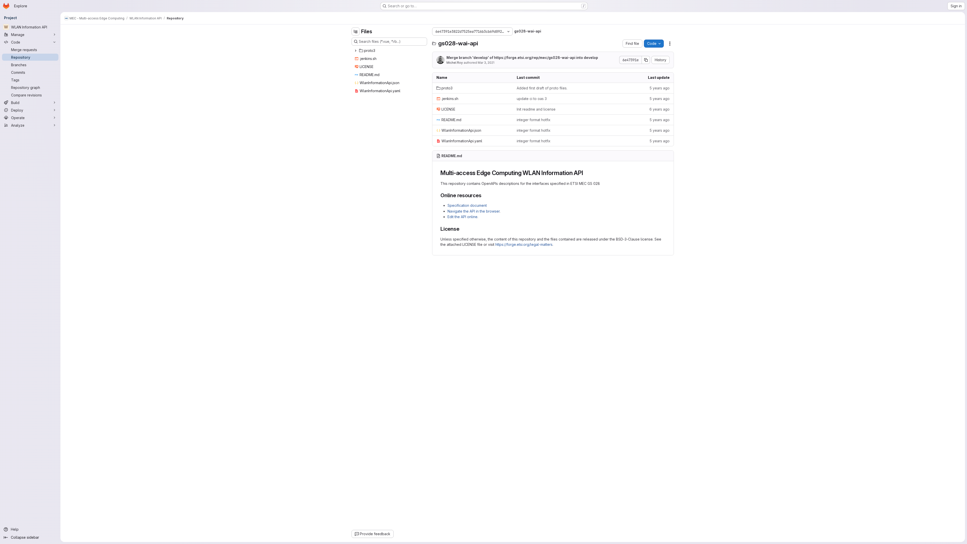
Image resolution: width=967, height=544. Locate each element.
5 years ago (659, 88)
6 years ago (659, 109)
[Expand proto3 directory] (356, 51)
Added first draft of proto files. (542, 88)
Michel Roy (454, 62)
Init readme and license (536, 109)
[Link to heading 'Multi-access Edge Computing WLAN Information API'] (586, 173)
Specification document (467, 205)
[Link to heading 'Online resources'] (484, 195)
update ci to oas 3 (532, 98)
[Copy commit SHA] (646, 60)
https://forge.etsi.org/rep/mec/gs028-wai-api (534, 57)
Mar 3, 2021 (486, 62)
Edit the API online (462, 217)
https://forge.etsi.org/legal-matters (523, 244)
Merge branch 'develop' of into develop (522, 57)
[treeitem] (390, 51)
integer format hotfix (533, 120)
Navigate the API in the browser (473, 211)
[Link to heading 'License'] (462, 229)
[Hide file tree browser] (356, 31)
